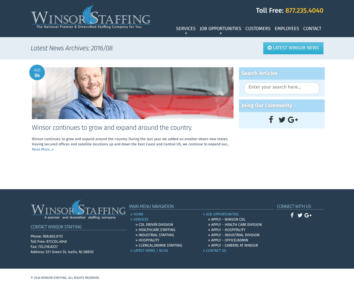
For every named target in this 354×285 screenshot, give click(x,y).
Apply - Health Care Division (236, 225)
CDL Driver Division (156, 225)
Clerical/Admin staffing (160, 245)
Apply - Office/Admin (229, 240)
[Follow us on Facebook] (271, 120)
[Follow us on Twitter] (282, 120)
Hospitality (149, 240)
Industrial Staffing (156, 235)
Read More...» (43, 149)
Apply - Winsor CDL (228, 219)
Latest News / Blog (150, 251)
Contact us (216, 251)
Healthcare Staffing (157, 230)
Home (138, 214)
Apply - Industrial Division (235, 235)
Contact (312, 28)
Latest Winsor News (295, 48)
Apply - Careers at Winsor (234, 245)
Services (186, 28)
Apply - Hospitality (228, 230)
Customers (258, 28)
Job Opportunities (220, 28)
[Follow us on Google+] (293, 120)
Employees (287, 28)
